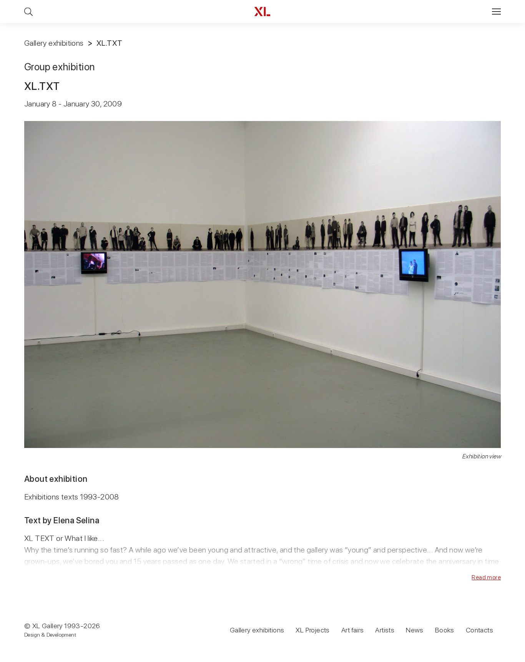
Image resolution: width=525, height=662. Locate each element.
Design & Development (50, 635)
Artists (384, 630)
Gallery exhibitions (54, 43)
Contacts (479, 630)
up (503, 656)
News (415, 630)
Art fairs (352, 630)
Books (444, 630)
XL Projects (312, 630)
